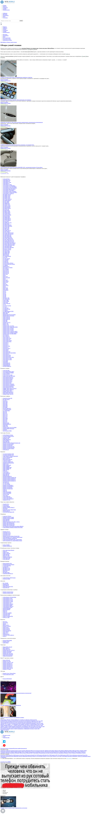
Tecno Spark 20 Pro (7, 356)
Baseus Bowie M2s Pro (7, 459)
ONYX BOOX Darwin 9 (8, 378)
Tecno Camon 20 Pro (7, 341)
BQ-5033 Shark (6, 223)
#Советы (84, 752)
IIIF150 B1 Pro (6, 254)
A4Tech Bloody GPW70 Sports (9, 577)
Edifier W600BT (6, 466)
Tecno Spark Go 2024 (7, 359)
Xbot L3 (4, 636)
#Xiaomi (26, 751)
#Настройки (35, 752)
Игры (4, 16)
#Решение (66, 752)
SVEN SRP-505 (6, 559)
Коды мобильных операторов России (78, 755)
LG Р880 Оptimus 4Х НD (8, 311)
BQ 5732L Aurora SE (7, 199)
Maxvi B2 (5, 412)
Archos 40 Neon (6, 178)
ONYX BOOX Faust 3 (7, 380)
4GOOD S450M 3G (7, 366)
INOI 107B (5, 401)
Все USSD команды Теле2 (16, 755)
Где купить (5, 17)
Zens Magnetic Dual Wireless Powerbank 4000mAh (13, 526)
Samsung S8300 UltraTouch (8, 428)
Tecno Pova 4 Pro (6, 346)
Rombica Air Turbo (7, 661)
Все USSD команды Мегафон (41, 755)
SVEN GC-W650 (6, 578)
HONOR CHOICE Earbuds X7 (9, 479)
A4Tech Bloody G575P (7, 598)
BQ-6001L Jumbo (6, 211)
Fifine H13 (5, 610)
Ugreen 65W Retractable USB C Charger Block (12, 539)
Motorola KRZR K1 (7, 424)
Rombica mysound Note (8, 445)
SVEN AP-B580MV (7, 492)
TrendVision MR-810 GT (8, 573)
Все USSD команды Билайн (28, 755)
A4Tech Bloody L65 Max (8, 603)
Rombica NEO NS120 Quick (9, 524)
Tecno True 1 (5, 495)
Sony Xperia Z (6, 334)
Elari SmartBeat (6, 440)
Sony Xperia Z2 (6, 336)
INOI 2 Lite (5, 276)
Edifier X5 (5, 470)
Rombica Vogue (6, 641)
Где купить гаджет (7, 39)
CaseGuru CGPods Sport (8, 461)
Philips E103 (5, 426)
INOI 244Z (5, 403)
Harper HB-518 (6, 474)
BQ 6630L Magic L (7, 218)
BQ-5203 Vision (6, 250)
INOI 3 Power (6, 281)
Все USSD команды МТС (52, 755)
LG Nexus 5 (5, 310)
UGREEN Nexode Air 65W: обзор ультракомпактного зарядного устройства (16, 77)
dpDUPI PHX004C (7, 608)
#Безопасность (48, 751)
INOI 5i (4, 283)
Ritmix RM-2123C (6, 649)
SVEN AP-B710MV (7, 493)
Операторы (5, 7)
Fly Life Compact (6, 258)
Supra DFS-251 (6, 587)
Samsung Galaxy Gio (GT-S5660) (9, 427)
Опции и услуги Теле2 (47, 756)
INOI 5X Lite (5, 285)
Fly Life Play (5, 260)
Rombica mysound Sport (8, 488)
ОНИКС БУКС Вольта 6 (8, 391)
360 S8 (4, 623)
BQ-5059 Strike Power (7, 237)
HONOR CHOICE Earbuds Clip (9, 477)
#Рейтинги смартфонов (59, 752)
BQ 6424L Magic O (7, 219)
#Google (37, 750)
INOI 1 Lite (5, 274)
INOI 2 (4, 275)
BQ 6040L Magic (6, 217)
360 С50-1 (5, 621)
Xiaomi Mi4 (5, 361)
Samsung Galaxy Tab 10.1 (8, 394)
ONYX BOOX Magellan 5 (8, 386)
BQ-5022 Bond (6, 202)
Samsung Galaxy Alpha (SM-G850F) (10, 327)
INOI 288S (5, 407)
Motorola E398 (6, 423)
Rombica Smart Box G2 (7, 664)
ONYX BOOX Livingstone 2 (9, 385)
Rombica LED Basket (7, 651)
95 (7, 173)
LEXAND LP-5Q (6, 535)
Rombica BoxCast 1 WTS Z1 (9, 650)
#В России (57, 751)
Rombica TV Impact (7, 669)
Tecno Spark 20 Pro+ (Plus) (8, 357)
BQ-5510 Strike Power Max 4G (9, 242)
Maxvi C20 (5, 415)
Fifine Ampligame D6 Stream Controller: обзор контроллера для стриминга (15, 99)
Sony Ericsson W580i (7, 430)
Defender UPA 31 (6, 531)
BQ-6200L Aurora (6, 196)
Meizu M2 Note (6, 312)
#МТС (31, 752)
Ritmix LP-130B (6, 555)
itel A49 (4, 296)
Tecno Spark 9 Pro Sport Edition (9, 352)
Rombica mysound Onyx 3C (8, 446)
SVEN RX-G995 (6, 615)
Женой (4, 790)
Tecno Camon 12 (6, 337)
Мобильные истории (7, 40)
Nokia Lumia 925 (6, 318)
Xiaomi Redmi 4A (6, 364)
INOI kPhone (5, 290)
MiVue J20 (5, 571)
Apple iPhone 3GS (6, 180)
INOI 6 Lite (5, 287)
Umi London (5, 360)
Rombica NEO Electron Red (8, 522)
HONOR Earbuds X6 (7, 476)
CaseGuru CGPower (7, 516)
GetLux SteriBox (6, 544)
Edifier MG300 (6, 554)
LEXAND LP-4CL (7, 533)
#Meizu (70, 750)
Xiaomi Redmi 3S (6, 362)
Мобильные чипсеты (18, 756)
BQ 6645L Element (7, 208)
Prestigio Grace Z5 (6, 322)
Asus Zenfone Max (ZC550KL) (9, 189)
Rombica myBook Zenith (8, 593)
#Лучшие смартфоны (10, 752)
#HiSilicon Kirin (48, 750)
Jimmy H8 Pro (6, 631)
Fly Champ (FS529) (7, 256)
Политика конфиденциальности (20, 748)
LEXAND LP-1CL (7, 532)
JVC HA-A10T (6, 483)
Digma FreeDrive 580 (7, 563)
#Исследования (71, 751)
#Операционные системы (44, 752)
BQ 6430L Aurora (6, 198)
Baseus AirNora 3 (6, 458)
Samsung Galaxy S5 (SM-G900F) (9, 333)
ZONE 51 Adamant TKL (8, 616)
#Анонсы (43, 751)
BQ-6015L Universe (7, 249)
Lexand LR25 (5, 566)
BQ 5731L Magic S (7, 220)
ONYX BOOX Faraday (8, 379)
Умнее (4, 791)
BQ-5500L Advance (7, 194)
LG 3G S (5, 306)
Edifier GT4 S (6, 464)
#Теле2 (69, 752)
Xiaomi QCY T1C (6, 499)
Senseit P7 (5, 429)
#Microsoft (74, 750)
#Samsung (20, 751)
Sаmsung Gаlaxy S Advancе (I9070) (10, 331)
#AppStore (23, 750)
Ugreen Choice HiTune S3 (8, 498)
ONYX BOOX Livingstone (8, 384)
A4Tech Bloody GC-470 (8, 599)
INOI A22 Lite (6, 270)
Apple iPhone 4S (6, 181)
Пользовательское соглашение (6, 748)
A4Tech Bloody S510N (7, 607)
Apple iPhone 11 (6, 183)
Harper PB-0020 (6, 519)
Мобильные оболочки (27, 756)
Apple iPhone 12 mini (7, 184)
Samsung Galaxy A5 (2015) (8, 325)
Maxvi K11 (5, 417)
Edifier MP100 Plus (7, 439)
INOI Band (5, 508)
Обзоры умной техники (5, 80)
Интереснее (5, 792)
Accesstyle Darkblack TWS (8, 453)
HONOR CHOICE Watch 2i (8, 507)
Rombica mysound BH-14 (8, 486)
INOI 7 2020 (5, 288)
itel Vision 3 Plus (6, 299)
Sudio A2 (5, 489)
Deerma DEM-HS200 (7, 678)
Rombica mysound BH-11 (8, 485)
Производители (6, 9)
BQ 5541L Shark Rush (7, 226)
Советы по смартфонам (82, 756)
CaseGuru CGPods (7, 460)
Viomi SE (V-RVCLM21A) (8, 635)
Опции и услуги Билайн (37, 756)
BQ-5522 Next (6, 221)
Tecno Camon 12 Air (7, 338)
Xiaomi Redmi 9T (6, 365)
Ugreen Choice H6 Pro (7, 497)
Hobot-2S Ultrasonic (7, 630)
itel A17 (4, 291)
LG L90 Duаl (5, 307)
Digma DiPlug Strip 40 (7, 646)
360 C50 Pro (5, 622)
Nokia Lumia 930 (6, 319)
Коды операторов (6, 37)
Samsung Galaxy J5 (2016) (8, 329)
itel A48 (4, 295)
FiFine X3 (5, 611)
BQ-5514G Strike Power (8, 238)
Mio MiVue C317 (6, 567)
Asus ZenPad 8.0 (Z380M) (8, 372)
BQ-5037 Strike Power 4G (8, 239)
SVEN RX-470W (6, 614)
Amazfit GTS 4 (6, 504)
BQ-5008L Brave (6, 203)
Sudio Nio (5, 490)
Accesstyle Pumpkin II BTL (8, 436)
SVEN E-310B (6, 494)
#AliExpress (2, 750)
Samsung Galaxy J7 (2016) (8, 330)
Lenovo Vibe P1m (6, 303)
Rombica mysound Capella (8, 444)
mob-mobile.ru (69, 758)
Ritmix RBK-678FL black (8, 392)
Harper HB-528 (6, 475)
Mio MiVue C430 (6, 569)
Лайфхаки (5, 13)
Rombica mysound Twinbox (8, 448)
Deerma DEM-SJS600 (7, 640)
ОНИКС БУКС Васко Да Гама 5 (9, 388)
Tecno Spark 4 (6, 349)
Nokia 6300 (5, 425)
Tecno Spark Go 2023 (7, 358)
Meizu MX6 (5, 313)
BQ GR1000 (5, 583)
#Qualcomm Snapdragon (5, 751)
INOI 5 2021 (5, 282)
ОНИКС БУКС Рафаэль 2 (8, 389)
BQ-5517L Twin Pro (7, 248)
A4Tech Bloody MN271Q (8, 606)
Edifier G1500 (6, 552)
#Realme (12, 751)
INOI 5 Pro (5, 284)
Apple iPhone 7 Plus (7, 182)
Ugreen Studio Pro (6, 496)
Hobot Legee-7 (6, 627)
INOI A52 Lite (6, 272)
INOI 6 (4, 286)
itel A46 (4, 294)
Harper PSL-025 (6, 441)
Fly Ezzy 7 (5, 400)
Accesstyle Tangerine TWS (8, 455)
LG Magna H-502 (6, 309)
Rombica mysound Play (7, 487)
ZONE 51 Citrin (6, 617)
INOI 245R (5, 405)
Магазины (5, 14)
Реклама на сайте (6, 735)
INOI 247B (5, 406)
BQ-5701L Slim (6, 227)
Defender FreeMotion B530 (8, 462)
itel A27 (4, 293)
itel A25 (4, 292)
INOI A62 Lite (6, 273)
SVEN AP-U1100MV (7, 612)
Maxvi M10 (5, 418)
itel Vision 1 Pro (6, 297)
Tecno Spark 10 (6, 353)
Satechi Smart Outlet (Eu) (8, 654)
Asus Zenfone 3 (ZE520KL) (8, 190)
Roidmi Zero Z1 (6, 634)
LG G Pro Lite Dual (7, 305)
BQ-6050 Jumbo (6, 210)
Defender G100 (6, 438)
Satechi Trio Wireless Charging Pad (10, 538)
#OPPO (85, 750)
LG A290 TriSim (6, 410)
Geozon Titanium (6, 506)
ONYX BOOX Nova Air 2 (8, 387)
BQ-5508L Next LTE (7, 222)
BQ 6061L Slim (6, 228)
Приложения (5, 15)
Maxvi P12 (5, 421)
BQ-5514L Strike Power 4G (8, 240)
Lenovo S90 (5, 302)
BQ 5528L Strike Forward (8, 233)
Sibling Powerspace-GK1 (8, 586)
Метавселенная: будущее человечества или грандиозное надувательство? (15, 693)
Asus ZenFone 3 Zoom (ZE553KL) (10, 192)
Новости (5, 6)
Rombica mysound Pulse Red (9, 447)
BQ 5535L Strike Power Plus (8, 245)
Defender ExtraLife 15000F (8, 517)
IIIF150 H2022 (6, 255)
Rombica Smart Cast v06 (8, 668)
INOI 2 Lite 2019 (6, 277)
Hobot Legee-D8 (6, 629)
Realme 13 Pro (6, 324)
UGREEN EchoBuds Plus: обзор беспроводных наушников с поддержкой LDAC (17, 144)
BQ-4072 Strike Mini (7, 236)
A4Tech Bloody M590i (7, 605)
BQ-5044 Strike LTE (7, 235)
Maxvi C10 (5, 414)
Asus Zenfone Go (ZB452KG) (9, 185)
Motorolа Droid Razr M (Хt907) (9, 314)
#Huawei (56, 750)
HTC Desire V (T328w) (8, 267)
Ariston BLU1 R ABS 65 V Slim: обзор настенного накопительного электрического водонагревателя (21, 122)
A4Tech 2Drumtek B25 (7, 457)
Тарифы (4, 8)
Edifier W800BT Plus (7, 467)
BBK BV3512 (6, 625)
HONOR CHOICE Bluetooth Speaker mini (11, 442)
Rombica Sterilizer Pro (7, 546)
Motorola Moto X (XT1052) (8, 315)
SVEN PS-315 (6, 449)
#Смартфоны (79, 752)
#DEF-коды (32, 750)
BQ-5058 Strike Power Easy (8, 241)
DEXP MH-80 (6, 585)
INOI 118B (5, 402)
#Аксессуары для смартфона (34, 751)
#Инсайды (65, 751)
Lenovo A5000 (6, 301)
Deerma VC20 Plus (7, 626)
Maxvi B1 (5, 411)
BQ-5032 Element (6, 207)
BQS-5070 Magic (6, 215)
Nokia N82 (5, 320)
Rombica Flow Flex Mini (8, 653)
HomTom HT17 (6, 266)
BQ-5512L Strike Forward (8, 232)
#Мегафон (17, 752)
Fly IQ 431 (5, 257)
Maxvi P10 (5, 419)
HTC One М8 (6, 269)
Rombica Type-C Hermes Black (9, 673)
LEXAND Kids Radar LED (8, 512)
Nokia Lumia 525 (6, 316)
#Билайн (53, 751)
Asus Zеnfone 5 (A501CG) (8, 193)
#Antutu (16, 750)
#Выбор (61, 751)
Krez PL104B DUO (7, 408)
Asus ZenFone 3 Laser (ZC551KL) (10, 187)
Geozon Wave (6, 471)
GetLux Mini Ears (6, 472)
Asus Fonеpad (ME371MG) (8, 371)
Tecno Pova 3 (5, 343)
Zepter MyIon (5, 642)
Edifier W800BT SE (7, 468)
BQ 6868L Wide (6, 253)
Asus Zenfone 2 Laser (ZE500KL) (10, 186)
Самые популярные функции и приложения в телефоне (12, 717)
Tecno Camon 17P (6, 339)
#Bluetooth (28, 750)
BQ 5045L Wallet (6, 251)
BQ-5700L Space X (7, 230)
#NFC (78, 750)
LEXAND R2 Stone (7, 409)
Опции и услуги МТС (57, 756)
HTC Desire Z (6, 268)
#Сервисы (74, 752)
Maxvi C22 (5, 416)
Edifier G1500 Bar (6, 553)
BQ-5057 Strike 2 (6, 231)
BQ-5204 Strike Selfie (7, 246)
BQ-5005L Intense (6, 212)
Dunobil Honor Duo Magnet (8, 564)
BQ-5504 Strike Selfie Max (8, 247)
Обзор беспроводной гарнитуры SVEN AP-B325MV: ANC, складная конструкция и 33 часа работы (21, 167)
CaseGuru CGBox (6, 437)
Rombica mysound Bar (7, 556)
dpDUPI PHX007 (6, 609)
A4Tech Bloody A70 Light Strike (9, 597)
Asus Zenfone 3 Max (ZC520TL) (9, 191)
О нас (4, 736)
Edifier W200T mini (7, 465)
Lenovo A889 (5, 300)
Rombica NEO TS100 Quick (8, 525)
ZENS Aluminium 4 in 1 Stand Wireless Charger (12, 540)
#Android (12, 750)
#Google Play (42, 750)
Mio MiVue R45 (6, 572)
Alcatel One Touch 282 (7, 398)
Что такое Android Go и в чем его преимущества (10, 705)
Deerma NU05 (6, 584)
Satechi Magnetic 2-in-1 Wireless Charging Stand (12, 537)
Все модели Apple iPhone (5, 755)
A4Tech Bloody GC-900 (8, 601)
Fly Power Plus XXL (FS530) (9, 264)
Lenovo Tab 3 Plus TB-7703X (9, 376)
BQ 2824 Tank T (6, 399)
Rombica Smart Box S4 (7, 666)
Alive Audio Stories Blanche (8, 550)
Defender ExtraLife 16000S (8, 518)
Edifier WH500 (6, 469)
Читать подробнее (4, 79)
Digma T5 (5, 551)
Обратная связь (6, 737)
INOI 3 (4, 278)
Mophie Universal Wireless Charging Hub (11, 536)
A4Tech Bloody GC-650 (8, 600)
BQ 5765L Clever (6, 204)
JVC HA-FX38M (6, 484)
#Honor (53, 750)
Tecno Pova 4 (5, 344)
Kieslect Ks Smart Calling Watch (9, 509)
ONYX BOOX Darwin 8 (8, 377)
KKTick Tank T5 (6, 510)
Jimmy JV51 (5, 632)
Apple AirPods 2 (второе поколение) (10, 456)
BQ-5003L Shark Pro (7, 224)
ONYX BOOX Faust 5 (7, 381)
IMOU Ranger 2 (6, 648)
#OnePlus (81, 750)
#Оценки (52, 752)
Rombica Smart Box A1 (7, 663)
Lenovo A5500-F (6, 373)
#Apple (19, 750)
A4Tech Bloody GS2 (7, 602)
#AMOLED (8, 750)
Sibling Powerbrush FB (7, 655)
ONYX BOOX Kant (7, 382)
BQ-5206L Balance (7, 200)
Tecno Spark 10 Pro (7, 355)
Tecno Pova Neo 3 (6, 348)
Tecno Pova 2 (5, 342)
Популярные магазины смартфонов (69, 756)
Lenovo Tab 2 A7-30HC (8, 375)
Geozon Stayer (6, 505)
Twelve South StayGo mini (8, 674)
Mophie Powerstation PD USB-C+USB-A (11, 521)
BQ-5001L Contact (7, 205)
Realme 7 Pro (5, 323)
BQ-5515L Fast (6, 209)
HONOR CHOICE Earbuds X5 (9, 478)
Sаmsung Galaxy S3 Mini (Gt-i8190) (10, 332)
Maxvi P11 (5, 420)
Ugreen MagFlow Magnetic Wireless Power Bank (13, 527)
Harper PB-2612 (6, 520)
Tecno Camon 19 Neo (7, 340)
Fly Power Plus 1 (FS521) (8, 263)
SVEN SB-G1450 (6, 558)
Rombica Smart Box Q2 (7, 665)
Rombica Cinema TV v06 (8, 662)
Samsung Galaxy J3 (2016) (8, 328)
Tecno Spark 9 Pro (6, 351)
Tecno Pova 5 (5, 347)
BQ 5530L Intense (6, 213)
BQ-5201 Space (6, 229)
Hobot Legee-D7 (6, 628)
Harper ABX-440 (6, 660)
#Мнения (28, 752)
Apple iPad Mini (6, 370)
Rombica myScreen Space (8, 591)
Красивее (5, 793)
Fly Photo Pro (5, 261)
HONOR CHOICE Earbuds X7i (9, 480)
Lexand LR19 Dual (7, 565)
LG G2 (4, 304)
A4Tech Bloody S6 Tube (8, 435)
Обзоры (4, 5)
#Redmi (15, 751)
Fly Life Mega (6, 259)
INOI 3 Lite (5, 279)
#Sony (23, 751)
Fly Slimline (5, 265)
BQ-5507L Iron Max (7, 214)
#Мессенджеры (23, 752)
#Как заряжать (78, 751)
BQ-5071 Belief (6, 201)
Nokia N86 (5, 321)
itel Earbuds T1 (6, 481)
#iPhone (62, 750)
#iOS (60, 750)
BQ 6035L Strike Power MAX (9, 244)
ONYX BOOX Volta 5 (7, 390)
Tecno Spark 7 (6, 350)
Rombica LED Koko (7, 652)
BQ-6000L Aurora (6, 195)
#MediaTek (66, 750)
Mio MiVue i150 (6, 570)
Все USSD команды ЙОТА (64, 755)
